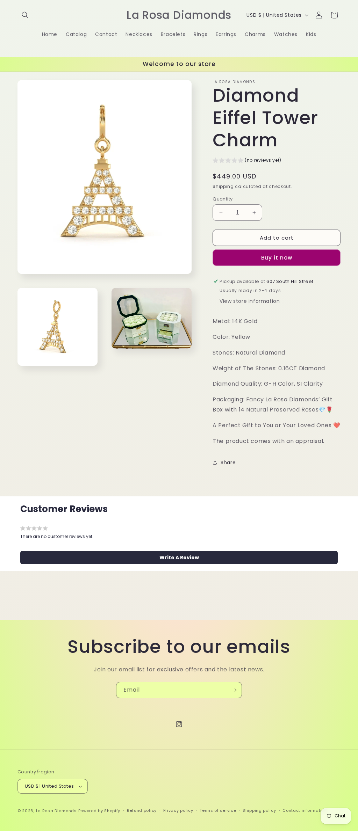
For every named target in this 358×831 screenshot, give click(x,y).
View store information (250, 301)
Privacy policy (178, 810)
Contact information (304, 810)
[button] (25, 15)
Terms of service (218, 810)
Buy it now (276, 257)
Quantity (222, 199)
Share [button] (228, 462)
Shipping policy (259, 810)
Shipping (223, 186)
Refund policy (142, 810)
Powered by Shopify (99, 811)
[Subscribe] (234, 690)
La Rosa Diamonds (56, 811)
